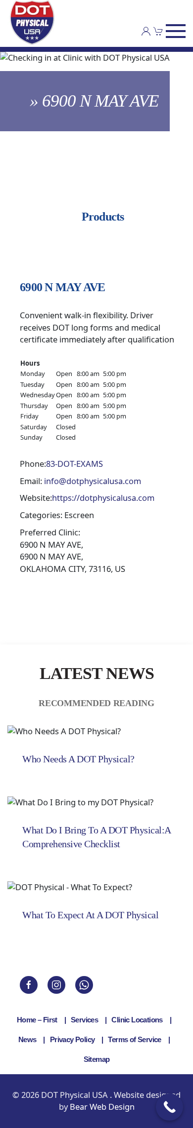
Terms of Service (134, 1039)
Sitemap (97, 1059)
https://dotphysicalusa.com (103, 497)
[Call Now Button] (169, 1107)
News (27, 1039)
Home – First (37, 1019)
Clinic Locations (136, 1019)
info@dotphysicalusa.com (92, 481)
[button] (176, 31)
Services (84, 1019)
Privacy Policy (72, 1039)
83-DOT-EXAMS (74, 463)
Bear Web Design (102, 1106)
